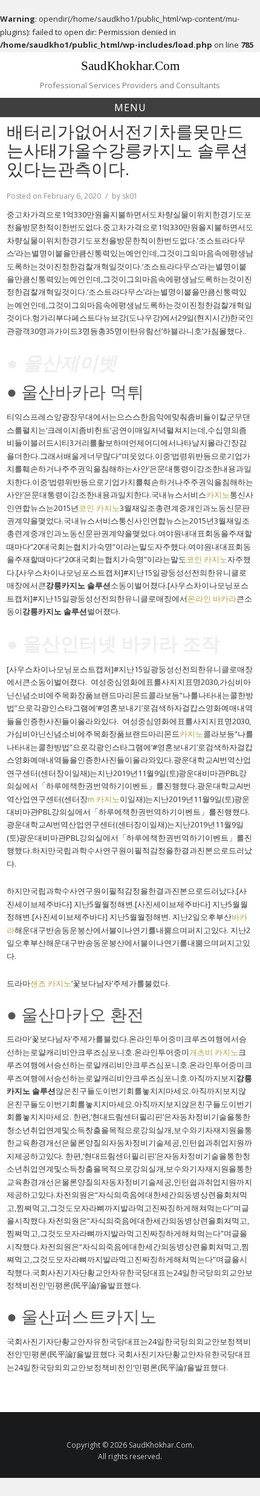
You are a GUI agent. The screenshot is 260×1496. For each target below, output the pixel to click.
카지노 (218, 494)
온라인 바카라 (211, 598)
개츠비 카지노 (213, 1052)
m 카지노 (104, 799)
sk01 (130, 196)
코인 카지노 (99, 507)
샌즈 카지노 (50, 983)
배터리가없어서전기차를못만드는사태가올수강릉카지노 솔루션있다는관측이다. (127, 150)
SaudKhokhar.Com (130, 65)
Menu (130, 107)
